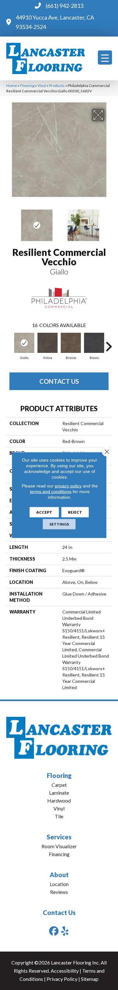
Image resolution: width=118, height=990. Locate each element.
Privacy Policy (62, 979)
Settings (59, 524)
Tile (59, 816)
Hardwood (59, 800)
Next (108, 222)
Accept (44, 512)
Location (59, 884)
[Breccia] (70, 342)
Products (57, 85)
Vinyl (41, 85)
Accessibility (65, 971)
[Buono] (94, 342)
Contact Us (59, 381)
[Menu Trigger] (105, 57)
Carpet (59, 785)
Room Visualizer (59, 846)
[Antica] (47, 342)
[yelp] (65, 931)
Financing (59, 854)
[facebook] (54, 931)
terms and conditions (50, 491)
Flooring (27, 85)
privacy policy (68, 485)
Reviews (59, 892)
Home (11, 85)
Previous (9, 222)
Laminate (59, 793)
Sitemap (89, 979)
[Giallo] (24, 342)
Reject (75, 512)
